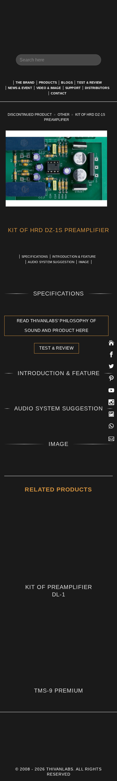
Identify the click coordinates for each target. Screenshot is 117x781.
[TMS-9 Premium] (58, 652)
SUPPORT (73, 88)
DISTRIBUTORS (97, 88)
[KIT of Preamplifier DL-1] (58, 545)
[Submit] (94, 59)
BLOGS (67, 82)
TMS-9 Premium (58, 690)
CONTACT (59, 93)
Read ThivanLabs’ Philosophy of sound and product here (56, 326)
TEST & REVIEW (89, 82)
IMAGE (84, 262)
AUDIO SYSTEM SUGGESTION (51, 262)
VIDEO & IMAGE (48, 88)
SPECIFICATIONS (35, 256)
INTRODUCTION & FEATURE (74, 256)
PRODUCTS (48, 82)
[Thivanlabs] (58, 21)
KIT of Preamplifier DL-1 (58, 591)
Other (64, 115)
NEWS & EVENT (20, 88)
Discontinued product (30, 115)
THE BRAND (25, 82)
